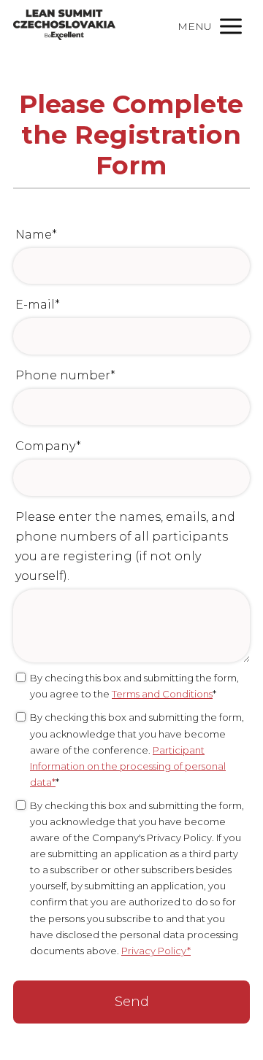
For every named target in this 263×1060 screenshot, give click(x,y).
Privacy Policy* (156, 950)
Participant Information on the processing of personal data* (128, 766)
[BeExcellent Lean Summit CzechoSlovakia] (64, 26)
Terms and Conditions (162, 694)
